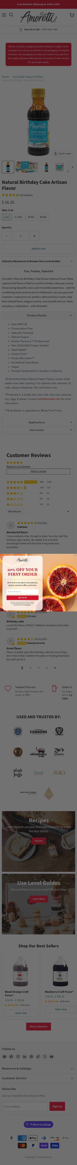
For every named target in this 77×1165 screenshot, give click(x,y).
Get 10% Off (22, 598)
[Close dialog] (75, 555)
